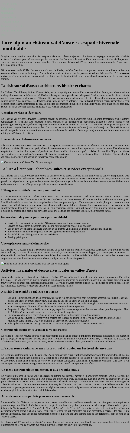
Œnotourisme (8, 12)
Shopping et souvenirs (12, 26)
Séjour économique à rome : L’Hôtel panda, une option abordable (34, 430)
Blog (3, 35)
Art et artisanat (8, 17)
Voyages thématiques (11, 30)
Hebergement (8, 8)
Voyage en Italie (9, 4)
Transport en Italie (10, 21)
